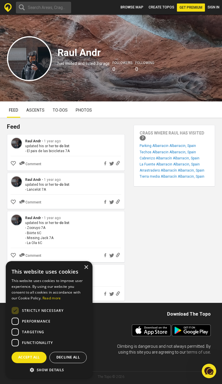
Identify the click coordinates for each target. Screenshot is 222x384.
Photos (84, 110)
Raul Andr (33, 141)
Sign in (213, 7)
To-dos (60, 110)
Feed (13, 110)
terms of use (198, 352)
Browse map (132, 7)
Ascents (35, 110)
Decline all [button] (68, 357)
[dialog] (49, 319)
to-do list (62, 146)
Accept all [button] (29, 357)
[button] (49, 369)
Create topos (161, 7)
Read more (51, 298)
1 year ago (52, 141)
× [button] (86, 267)
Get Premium (191, 8)
